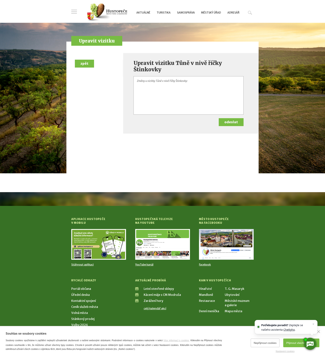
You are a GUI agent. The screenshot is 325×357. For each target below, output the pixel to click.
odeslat (231, 122)
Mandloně (206, 295)
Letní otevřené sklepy (159, 289)
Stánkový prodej (83, 319)
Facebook (205, 264)
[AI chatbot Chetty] (310, 344)
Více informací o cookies (176, 340)
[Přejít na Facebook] (226, 244)
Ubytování (232, 295)
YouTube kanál (144, 264)
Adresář (233, 12)
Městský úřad (211, 12)
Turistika (164, 12)
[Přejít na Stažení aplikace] (98, 244)
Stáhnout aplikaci (82, 264)
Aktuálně (143, 12)
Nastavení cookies (285, 351)
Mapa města (233, 311)
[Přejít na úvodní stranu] (107, 12)
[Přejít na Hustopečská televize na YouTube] (162, 244)
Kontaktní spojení (83, 301)
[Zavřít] (318, 331)
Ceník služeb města (84, 307)
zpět (84, 63)
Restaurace (207, 301)
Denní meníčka (209, 311)
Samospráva (186, 12)
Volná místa (79, 313)
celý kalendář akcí (155, 308)
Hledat (250, 12)
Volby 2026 (79, 325)
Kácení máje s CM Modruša (162, 295)
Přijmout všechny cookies (301, 342)
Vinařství (205, 289)
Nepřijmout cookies (265, 342)
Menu (74, 12)
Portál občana (81, 289)
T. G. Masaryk (234, 289)
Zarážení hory (153, 301)
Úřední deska (80, 295)
